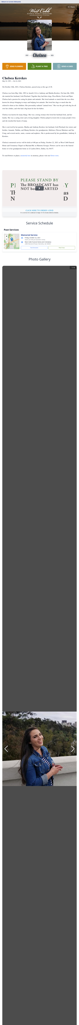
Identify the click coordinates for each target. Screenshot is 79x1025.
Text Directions (34, 248)
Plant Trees (62, 248)
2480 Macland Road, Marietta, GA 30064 (38, 244)
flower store (54, 155)
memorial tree (25, 155)
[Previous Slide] (6, 748)
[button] (12, 239)
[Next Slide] (73, 748)
